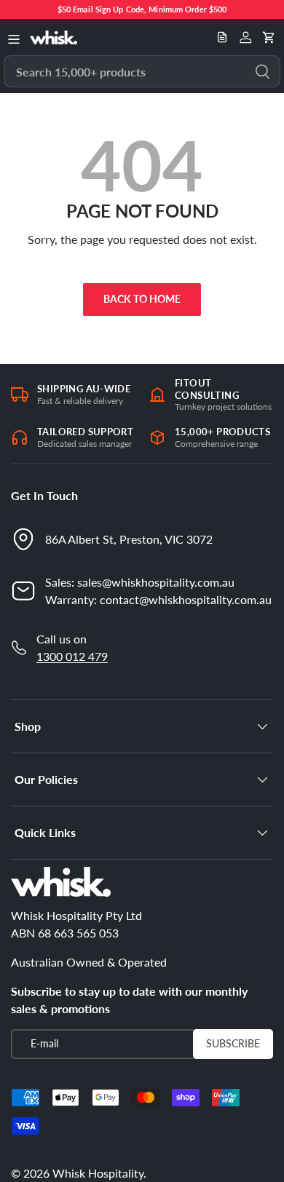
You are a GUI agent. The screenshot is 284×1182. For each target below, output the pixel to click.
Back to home (142, 299)
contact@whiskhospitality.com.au (186, 599)
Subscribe (233, 1043)
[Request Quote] (222, 37)
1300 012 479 (72, 656)
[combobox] (142, 71)
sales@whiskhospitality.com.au (155, 582)
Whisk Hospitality (97, 1173)
